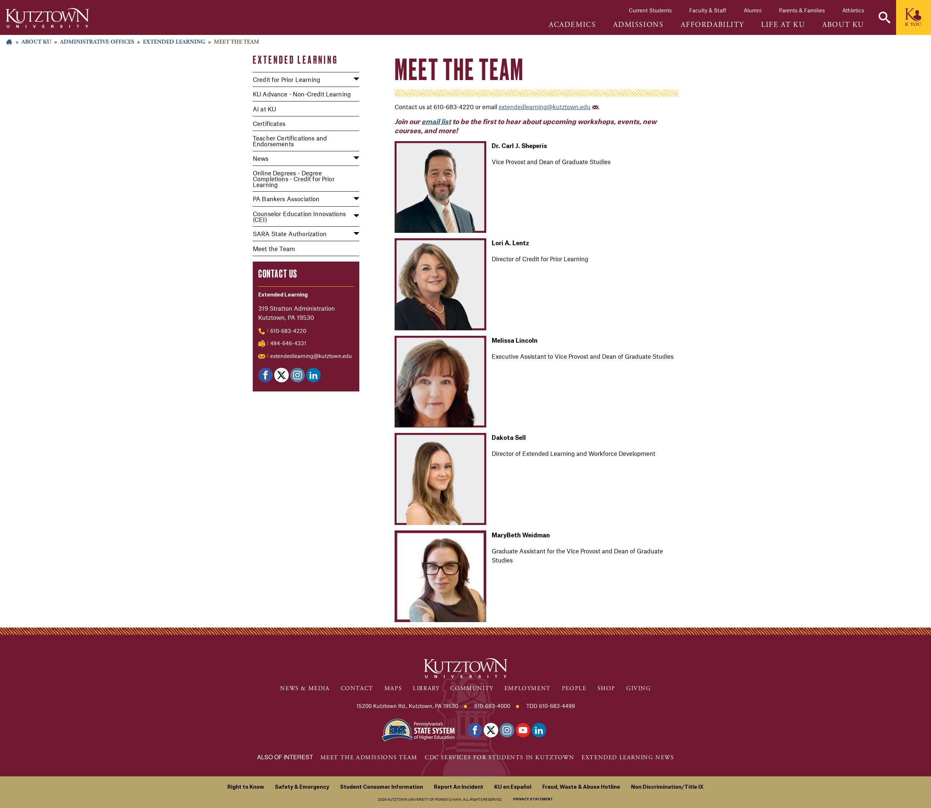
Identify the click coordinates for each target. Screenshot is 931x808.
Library (426, 688)
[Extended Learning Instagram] (297, 375)
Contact (357, 688)
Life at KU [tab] (783, 25)
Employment (527, 688)
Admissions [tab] (638, 25)
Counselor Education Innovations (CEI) (299, 216)
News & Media (304, 688)
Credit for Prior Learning (286, 79)
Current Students (650, 10)
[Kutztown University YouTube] (523, 730)
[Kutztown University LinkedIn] (539, 730)
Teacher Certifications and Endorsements (290, 140)
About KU (36, 42)
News (261, 158)
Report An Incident (458, 787)
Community (471, 688)
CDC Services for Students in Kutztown (499, 757)
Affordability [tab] (712, 25)
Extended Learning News (628, 757)
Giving (638, 688)
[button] (884, 17)
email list (436, 122)
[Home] (47, 18)
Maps (393, 688)
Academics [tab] (572, 25)
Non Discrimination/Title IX (667, 787)
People (574, 688)
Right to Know (245, 787)
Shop (606, 688)
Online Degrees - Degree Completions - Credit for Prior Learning (294, 178)
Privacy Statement (533, 799)
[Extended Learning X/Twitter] (281, 375)
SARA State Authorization (290, 233)
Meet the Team (274, 248)
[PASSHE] (418, 729)
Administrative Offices (97, 42)
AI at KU (264, 108)
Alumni (753, 10)
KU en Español (512, 787)
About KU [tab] (843, 25)
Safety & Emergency (302, 787)
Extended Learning (174, 42)
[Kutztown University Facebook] (475, 730)
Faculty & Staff (707, 10)
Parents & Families (802, 10)
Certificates (269, 123)
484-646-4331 (288, 343)
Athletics (853, 10)
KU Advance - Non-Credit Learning (302, 93)
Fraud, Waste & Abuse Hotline (581, 787)
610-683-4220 (288, 330)
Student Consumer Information (381, 787)
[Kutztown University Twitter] (491, 730)
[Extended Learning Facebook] (265, 375)
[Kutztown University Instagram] (507, 730)
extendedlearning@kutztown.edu (311, 356)
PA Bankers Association (286, 198)
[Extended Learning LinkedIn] (313, 375)
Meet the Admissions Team (368, 757)
